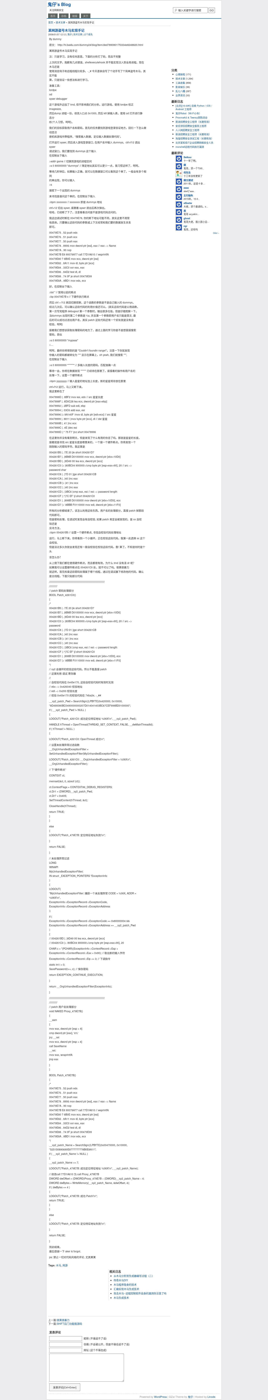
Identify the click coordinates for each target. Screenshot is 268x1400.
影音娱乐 (180, 87)
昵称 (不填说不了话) (95, 1338)
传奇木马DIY (121, 1280)
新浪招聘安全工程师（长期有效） (193, 121)
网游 (65, 1265)
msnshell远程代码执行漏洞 (190, 146)
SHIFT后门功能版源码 (69, 1323)
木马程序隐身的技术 (125, 1284)
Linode (211, 1397)
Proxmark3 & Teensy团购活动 (191, 117)
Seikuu (187, 157)
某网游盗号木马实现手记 (66, 30)
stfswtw (188, 203)
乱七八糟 (180, 91)
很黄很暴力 (63, 1320)
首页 (52, 16)
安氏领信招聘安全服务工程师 (191, 126)
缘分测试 (188, 180)
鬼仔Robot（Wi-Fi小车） (188, 113)
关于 (85, 16)
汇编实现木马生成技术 (126, 1289)
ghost (187, 218)
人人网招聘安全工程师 (187, 130)
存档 (63, 16)
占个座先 (88, 34)
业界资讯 (180, 95)
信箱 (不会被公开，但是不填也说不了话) (107, 1344)
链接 (74, 16)
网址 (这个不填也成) (95, 1350)
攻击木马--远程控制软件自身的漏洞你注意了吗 (140, 1293)
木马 (58, 1265)
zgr (185, 226)
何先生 (187, 172)
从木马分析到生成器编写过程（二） (134, 1276)
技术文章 (60, 22)
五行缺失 (188, 195)
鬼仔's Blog (59, 4)
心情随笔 (180, 74)
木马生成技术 (121, 1297)
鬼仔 (69, 34)
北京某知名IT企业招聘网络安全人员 (194, 142)
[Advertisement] (91, 1262)
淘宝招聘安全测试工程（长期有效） (194, 138)
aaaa (186, 187)
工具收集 (180, 82)
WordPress (160, 1397)
